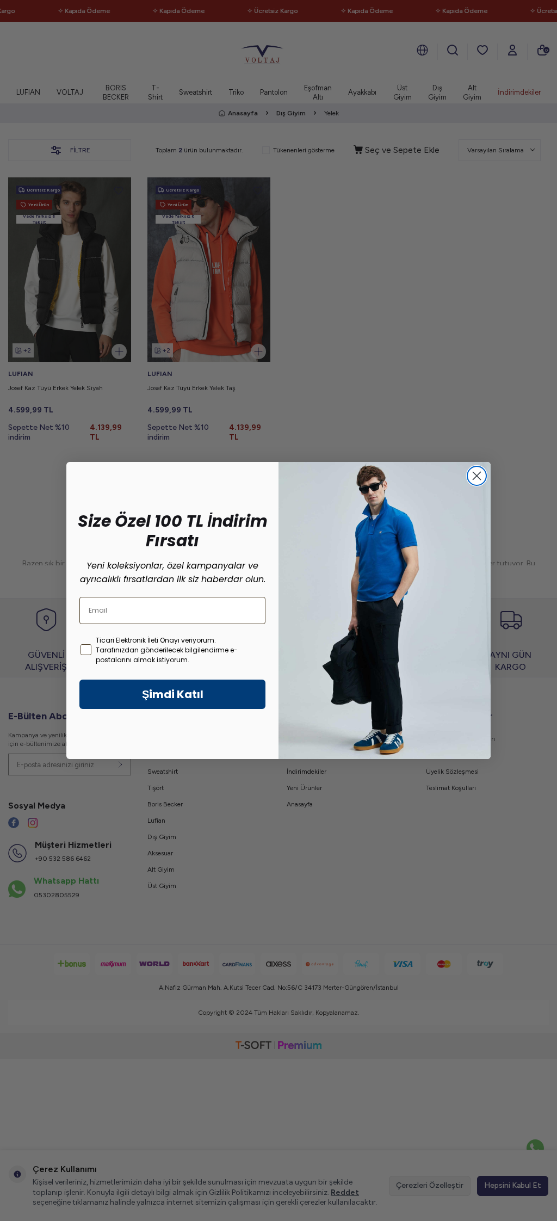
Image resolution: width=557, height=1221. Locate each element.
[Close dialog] (476, 475)
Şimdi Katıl (172, 694)
